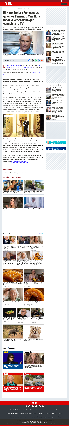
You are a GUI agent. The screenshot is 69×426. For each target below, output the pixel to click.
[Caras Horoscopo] (56, 150)
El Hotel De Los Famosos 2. (19, 161)
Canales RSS (11, 417)
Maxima (60, 413)
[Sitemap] (43, 406)
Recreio (54, 413)
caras (13, 374)
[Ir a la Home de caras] (8, 5)
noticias (13, 352)
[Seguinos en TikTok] (36, 406)
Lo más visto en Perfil (54, 85)
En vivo (64, 4)
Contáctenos (28, 417)
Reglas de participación (50, 417)
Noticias (19, 410)
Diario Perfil (13, 410)
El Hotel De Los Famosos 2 (9, 172)
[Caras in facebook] (29, 406)
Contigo (22, 413)
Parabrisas (44, 410)
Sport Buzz (48, 413)
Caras (16, 413)
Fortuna (32, 410)
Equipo (41, 417)
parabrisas (34, 374)
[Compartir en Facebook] (29, 60)
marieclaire (34, 352)
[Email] (42, 60)
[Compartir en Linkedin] (39, 60)
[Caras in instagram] (26, 406)
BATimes (57, 410)
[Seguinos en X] (33, 406)
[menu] (3, 4)
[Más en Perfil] (11, 348)
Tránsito (59, 417)
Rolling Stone (40, 413)
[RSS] (40, 406)
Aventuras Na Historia (30, 413)
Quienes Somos (19, 417)
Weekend (38, 410)
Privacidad (35, 417)
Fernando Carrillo (21, 172)
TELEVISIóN (20, 9)
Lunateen (51, 410)
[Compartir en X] (33, 60)
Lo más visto (51, 27)
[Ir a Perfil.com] (64, 1)
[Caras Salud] (56, 143)
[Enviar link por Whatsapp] (36, 60)
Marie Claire (26, 410)
